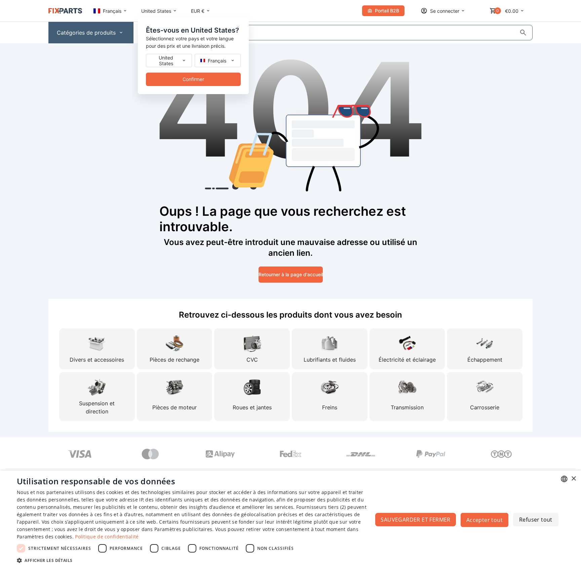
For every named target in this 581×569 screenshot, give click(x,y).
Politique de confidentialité (107, 536)
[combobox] (564, 479)
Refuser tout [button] (535, 519)
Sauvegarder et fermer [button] (415, 519)
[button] (194, 560)
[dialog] (290, 520)
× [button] (573, 478)
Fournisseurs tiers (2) (321, 507)
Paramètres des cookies (44, 536)
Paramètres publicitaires (183, 529)
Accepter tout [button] (484, 520)
